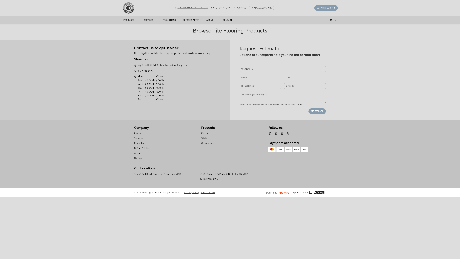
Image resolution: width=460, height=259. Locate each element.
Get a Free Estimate (326, 8)
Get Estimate (317, 111)
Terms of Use (208, 192)
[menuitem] (130, 20)
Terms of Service (293, 104)
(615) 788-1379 (241, 8)
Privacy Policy (280, 104)
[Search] (336, 20)
